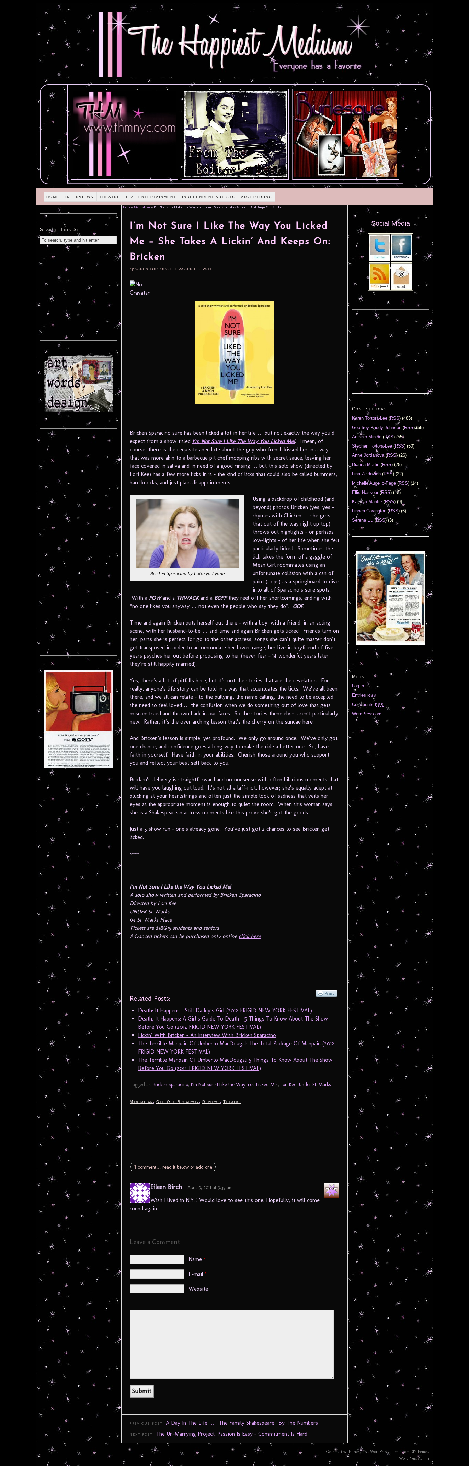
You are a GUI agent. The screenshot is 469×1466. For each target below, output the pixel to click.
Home (52, 197)
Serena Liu (362, 520)
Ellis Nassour (365, 492)
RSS (394, 418)
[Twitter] (379, 259)
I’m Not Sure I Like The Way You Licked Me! (243, 441)
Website (198, 1289)
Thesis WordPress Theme (379, 1451)
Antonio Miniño (366, 436)
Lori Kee (288, 1085)
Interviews (79, 197)
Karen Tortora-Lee (156, 269)
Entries (364, 695)
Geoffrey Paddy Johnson (376, 427)
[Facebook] (401, 259)
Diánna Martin (365, 464)
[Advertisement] (234, 1132)
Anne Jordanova (368, 455)
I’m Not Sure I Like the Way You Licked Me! (234, 1085)
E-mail (197, 1274)
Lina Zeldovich (366, 473)
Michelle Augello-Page (374, 483)
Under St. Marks (315, 1085)
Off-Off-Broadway (177, 1102)
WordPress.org (366, 713)
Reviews (211, 1102)
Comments (368, 704)
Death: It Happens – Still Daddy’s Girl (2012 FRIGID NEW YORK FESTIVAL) (225, 1010)
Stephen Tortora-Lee (372, 446)
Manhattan (142, 207)
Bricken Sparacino (170, 1085)
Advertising (256, 197)
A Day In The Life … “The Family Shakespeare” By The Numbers (242, 1423)
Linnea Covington (369, 511)
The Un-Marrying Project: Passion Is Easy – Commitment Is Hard (231, 1434)
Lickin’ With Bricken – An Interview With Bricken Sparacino (207, 1035)
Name (197, 1259)
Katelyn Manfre (367, 501)
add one (204, 1167)
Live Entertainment (151, 197)
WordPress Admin (414, 1458)
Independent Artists (208, 197)
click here (250, 936)
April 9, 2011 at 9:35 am (210, 1187)
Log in (358, 685)
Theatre (110, 197)
